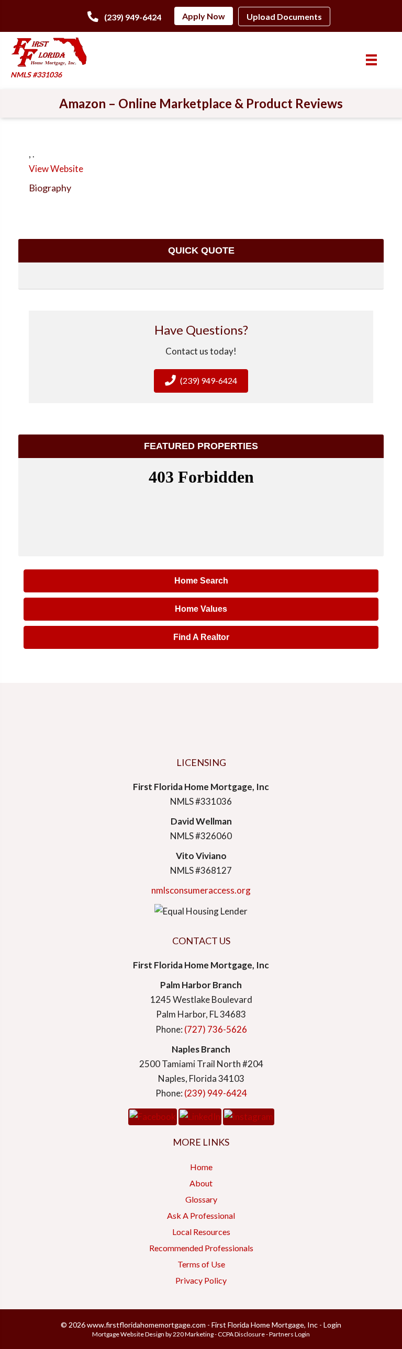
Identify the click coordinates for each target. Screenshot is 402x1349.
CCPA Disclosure (241, 1334)
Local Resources (201, 1232)
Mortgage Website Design (128, 1334)
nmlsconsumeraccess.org (201, 890)
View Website (56, 168)
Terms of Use (201, 1264)
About (201, 1183)
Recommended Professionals (201, 1248)
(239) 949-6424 (215, 1093)
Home (201, 1167)
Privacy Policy (201, 1280)
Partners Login (289, 1334)
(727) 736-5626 (215, 1029)
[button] (124, 17)
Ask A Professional (201, 1215)
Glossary (201, 1199)
